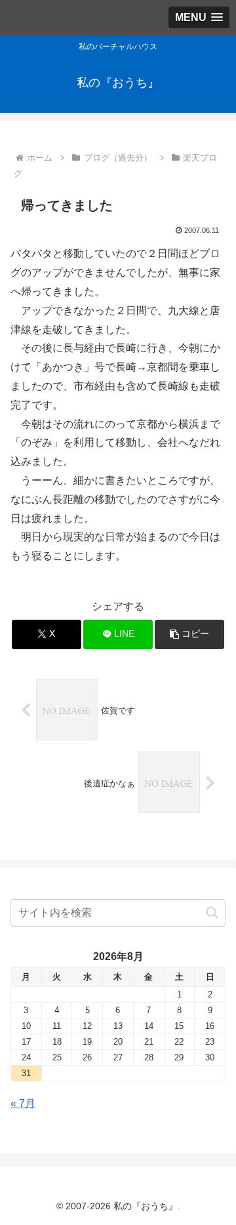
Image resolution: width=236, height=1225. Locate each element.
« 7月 (22, 1103)
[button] (190, 634)
